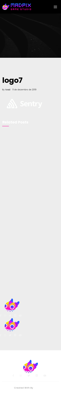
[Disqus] (30, 170)
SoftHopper (40, 387)
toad (7, 89)
